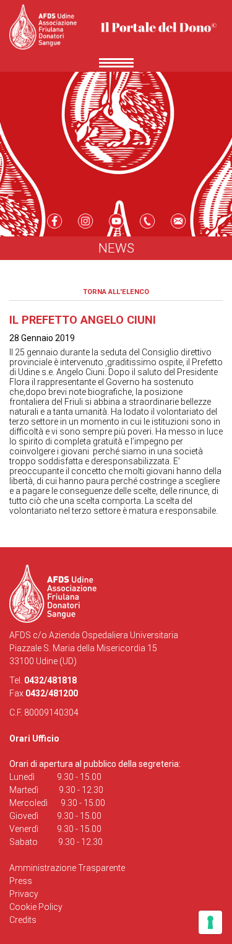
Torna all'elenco (116, 292)
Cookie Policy (35, 907)
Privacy (23, 894)
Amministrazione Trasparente (67, 868)
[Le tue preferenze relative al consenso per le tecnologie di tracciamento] (210, 922)
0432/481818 (50, 680)
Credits (23, 920)
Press (20, 881)
